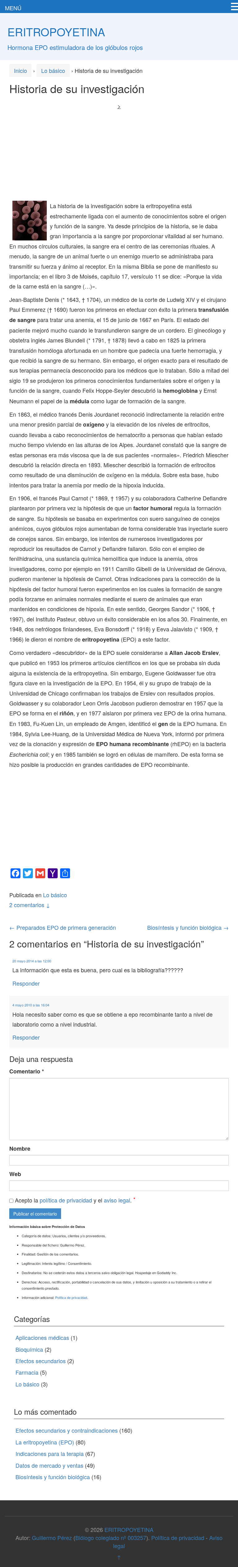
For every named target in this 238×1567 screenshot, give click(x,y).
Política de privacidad (71, 1297)
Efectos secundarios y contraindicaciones (66, 1430)
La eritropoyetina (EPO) (44, 1442)
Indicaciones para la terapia (49, 1453)
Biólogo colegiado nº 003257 (110, 1537)
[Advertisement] (119, 154)
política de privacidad (66, 1200)
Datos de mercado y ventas (49, 1465)
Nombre (19, 1148)
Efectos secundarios (40, 1361)
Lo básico (53, 70)
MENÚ (13, 8)
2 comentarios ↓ (29, 905)
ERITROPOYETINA (56, 31)
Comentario (26, 1071)
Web (15, 1174)
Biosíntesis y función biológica (188, 927)
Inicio (20, 70)
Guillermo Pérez (52, 1537)
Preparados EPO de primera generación (62, 927)
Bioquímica (29, 1349)
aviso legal (117, 1200)
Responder (26, 983)
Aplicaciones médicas (42, 1337)
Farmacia (26, 1372)
